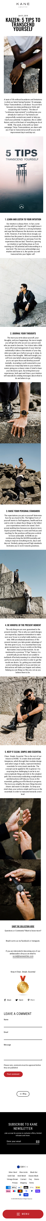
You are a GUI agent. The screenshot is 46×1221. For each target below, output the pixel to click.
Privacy (15, 1183)
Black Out (33, 1172)
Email (6, 1032)
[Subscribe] (37, 1141)
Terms (31, 1183)
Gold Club (11, 1176)
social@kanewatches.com (23, 956)
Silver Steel (13, 1172)
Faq (30, 1179)
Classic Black (33, 1176)
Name (6, 1019)
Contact (23, 1179)
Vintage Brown (12, 1179)
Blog (24, 1094)
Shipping (23, 1183)
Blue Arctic (24, 1172)
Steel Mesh (22, 1176)
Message (7, 1045)
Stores (36, 1179)
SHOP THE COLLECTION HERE (23, 926)
